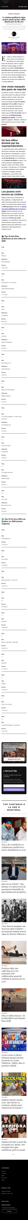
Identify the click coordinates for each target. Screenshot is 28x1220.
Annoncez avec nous (14, 759)
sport (3, 1180)
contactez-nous (6, 1191)
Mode (3, 1175)
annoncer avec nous (7, 1193)
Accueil (4, 1171)
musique (4, 1173)
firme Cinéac (12, 66)
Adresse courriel (6, 1204)
